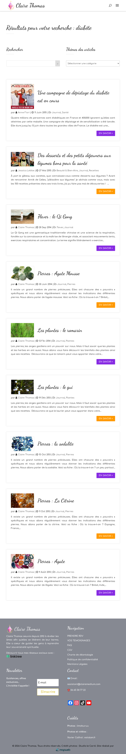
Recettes (94, 170)
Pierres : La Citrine (56, 500)
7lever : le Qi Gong (55, 216)
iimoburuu (83, 726)
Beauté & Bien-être (67, 170)
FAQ (69, 645)
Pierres (71, 284)
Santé (65, 112)
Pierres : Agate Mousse (59, 273)
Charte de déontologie (80, 655)
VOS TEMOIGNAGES (78, 640)
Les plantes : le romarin (60, 330)
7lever (60, 227)
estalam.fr (90, 737)
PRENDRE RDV (75, 636)
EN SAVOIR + (106, 133)
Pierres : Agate (51, 561)
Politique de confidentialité (82, 659)
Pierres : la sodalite (55, 444)
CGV (69, 650)
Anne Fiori (24, 112)
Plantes (70, 341)
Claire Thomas (26, 227)
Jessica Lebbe (26, 170)
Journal (56, 112)
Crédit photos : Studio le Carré (78, 746)
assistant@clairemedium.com (83, 684)
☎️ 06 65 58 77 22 (76, 690)
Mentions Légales (77, 664)
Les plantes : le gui (55, 387)
